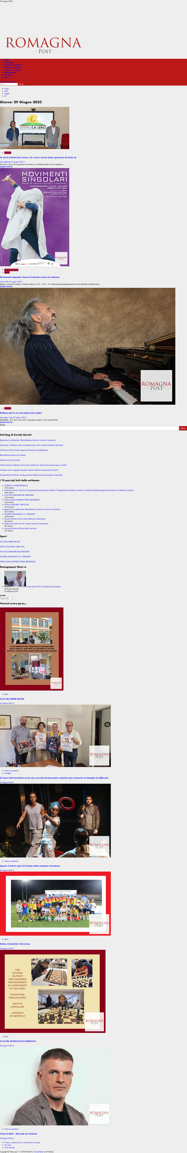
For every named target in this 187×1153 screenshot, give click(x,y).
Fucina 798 (4, 281)
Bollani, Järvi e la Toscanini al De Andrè (21, 412)
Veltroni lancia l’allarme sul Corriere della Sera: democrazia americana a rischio (33, 465)
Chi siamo (8, 75)
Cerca (2, 425)
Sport (6, 77)
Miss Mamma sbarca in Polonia (13, 455)
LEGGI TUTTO (6, 167)
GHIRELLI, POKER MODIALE (16, 485)
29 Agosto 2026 (6, 870)
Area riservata (9, 1147)
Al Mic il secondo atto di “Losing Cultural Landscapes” (26, 523)
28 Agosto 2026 (6, 1045)
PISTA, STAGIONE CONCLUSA (16, 504)
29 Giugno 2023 (17, 162)
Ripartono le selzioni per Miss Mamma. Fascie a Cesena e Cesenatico (28, 440)
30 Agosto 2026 (6, 703)
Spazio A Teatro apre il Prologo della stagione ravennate (30, 865)
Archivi (3, 595)
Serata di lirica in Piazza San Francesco (20, 528)
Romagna (7, 152)
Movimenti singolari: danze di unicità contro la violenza (30, 277)
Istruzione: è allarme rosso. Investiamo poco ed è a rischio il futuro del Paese (31, 445)
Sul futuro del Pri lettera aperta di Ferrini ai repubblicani (24, 450)
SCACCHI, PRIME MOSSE (10, 541)
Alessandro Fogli (6, 417)
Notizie (7, 272)
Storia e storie (10, 72)
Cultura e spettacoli (12, 67)
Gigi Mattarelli (5, 162)
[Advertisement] (93, 19)
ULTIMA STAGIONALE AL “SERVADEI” (20, 514)
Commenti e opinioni (12, 65)
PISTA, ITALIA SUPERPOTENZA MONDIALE (22, 500)
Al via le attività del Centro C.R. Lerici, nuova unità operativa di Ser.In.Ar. (38, 157)
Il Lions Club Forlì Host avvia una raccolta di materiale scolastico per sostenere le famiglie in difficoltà (54, 777)
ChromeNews (38, 1152)
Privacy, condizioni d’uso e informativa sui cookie (22, 1142)
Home (6, 60)
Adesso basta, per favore (10, 460)
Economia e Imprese (12, 70)
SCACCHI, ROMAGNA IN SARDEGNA (19, 495)
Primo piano (9, 62)
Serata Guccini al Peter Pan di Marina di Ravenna (24, 519)
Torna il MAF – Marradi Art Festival (18, 1133)
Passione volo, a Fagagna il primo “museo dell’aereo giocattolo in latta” (29, 470)
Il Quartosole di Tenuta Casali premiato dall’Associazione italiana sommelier (31, 475)
